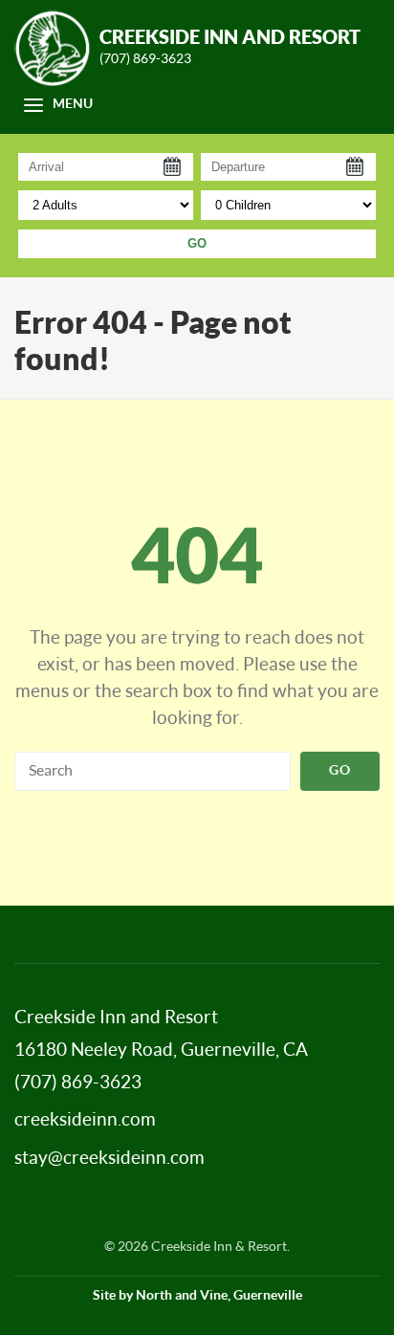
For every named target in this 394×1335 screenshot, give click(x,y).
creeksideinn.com (85, 1120)
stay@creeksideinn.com (109, 1158)
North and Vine (182, 1295)
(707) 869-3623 (145, 59)
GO (197, 243)
